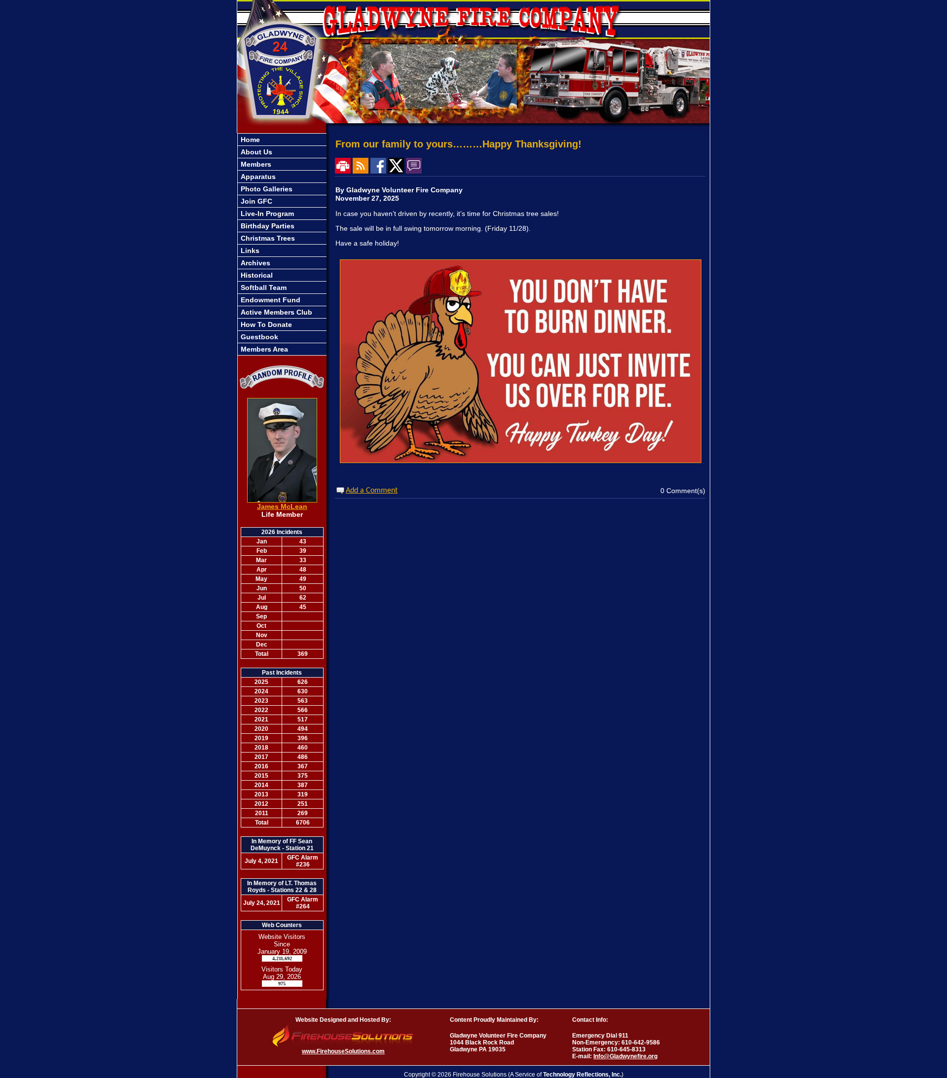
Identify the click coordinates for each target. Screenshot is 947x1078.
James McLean (282, 506)
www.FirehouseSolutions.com (343, 1051)
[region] (282, 244)
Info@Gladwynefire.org (625, 1056)
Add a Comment (372, 491)
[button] (282, 164)
